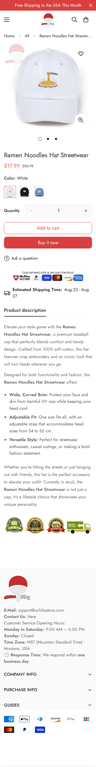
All (27, 36)
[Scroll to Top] (86, 738)
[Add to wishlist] (81, 54)
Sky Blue (39, 192)
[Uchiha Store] (48, 20)
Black (25, 192)
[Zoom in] (81, 120)
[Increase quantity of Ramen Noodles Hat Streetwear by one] (86, 211)
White (10, 192)
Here (31, 616)
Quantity (12, 211)
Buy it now (48, 242)
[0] (86, 20)
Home (9, 36)
